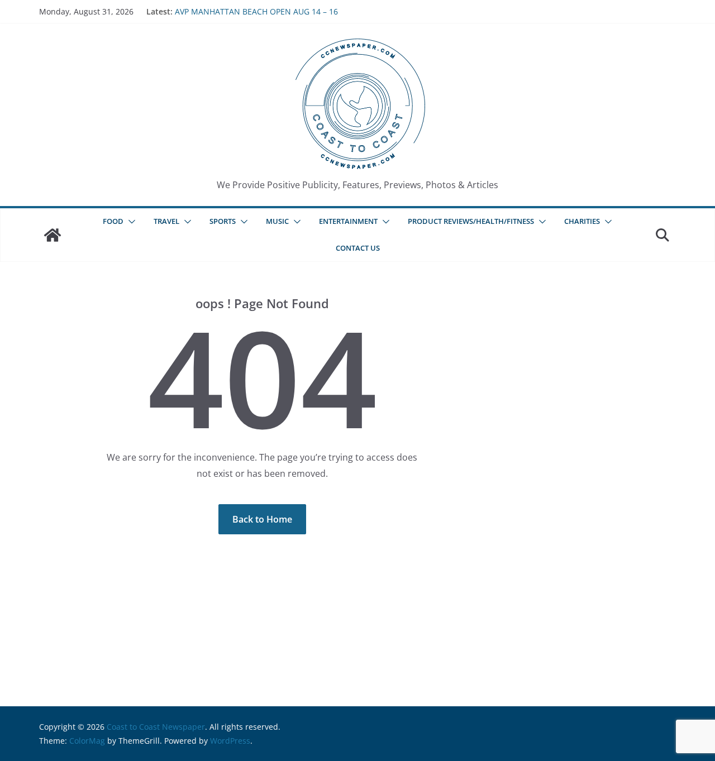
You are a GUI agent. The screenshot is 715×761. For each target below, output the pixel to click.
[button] (129, 221)
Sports (222, 221)
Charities (582, 221)
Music (277, 221)
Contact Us (358, 248)
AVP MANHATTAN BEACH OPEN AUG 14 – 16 (256, 11)
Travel (166, 221)
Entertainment (348, 221)
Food (113, 221)
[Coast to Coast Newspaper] (52, 235)
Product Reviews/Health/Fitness (471, 221)
